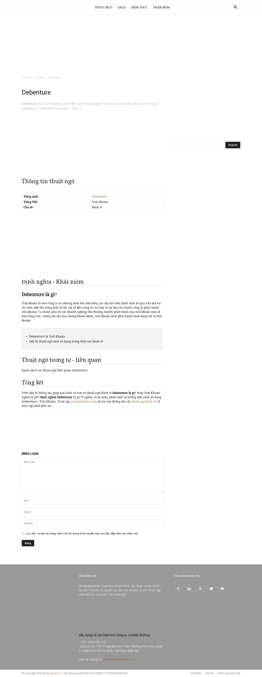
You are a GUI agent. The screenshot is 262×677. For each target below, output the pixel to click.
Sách (122, 7)
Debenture (99, 196)
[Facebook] (178, 589)
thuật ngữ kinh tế (144, 401)
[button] (235, 8)
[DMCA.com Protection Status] (109, 626)
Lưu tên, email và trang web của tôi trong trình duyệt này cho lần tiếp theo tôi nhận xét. (82, 533)
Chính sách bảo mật (228, 673)
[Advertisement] (131, 45)
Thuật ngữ (103, 7)
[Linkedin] (189, 589)
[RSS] (200, 589)
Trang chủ (27, 77)
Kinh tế (41, 77)
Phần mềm (161, 7)
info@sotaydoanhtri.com (119, 659)
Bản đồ (133, 651)
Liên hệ (209, 673)
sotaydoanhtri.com (83, 401)
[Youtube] (222, 589)
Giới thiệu (196, 673)
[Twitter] (211, 589)
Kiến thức (139, 7)
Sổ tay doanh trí (89, 586)
